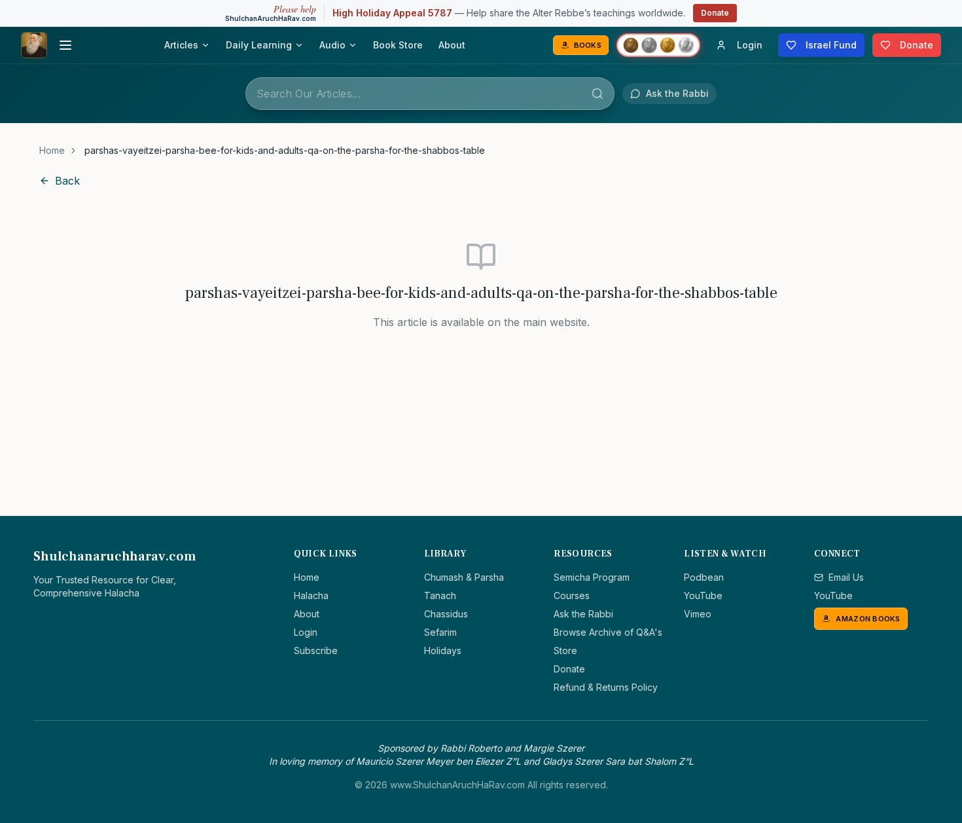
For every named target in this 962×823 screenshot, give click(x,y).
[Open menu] (65, 45)
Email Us (846, 577)
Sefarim (440, 632)
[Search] (597, 93)
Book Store (398, 44)
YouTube (703, 595)
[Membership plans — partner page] (658, 45)
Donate (715, 13)
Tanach (440, 595)
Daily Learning (259, 44)
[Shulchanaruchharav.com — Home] (34, 45)
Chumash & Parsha (464, 577)
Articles (181, 44)
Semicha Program (592, 577)
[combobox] (430, 93)
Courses (572, 595)
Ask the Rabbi (583, 613)
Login (305, 632)
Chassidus (446, 613)
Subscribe (316, 650)
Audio (332, 44)
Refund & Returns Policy (606, 687)
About (451, 44)
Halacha (311, 595)
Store (565, 650)
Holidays (442, 650)
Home (52, 150)
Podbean (704, 577)
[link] (284, 150)
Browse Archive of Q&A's (608, 632)
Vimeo (697, 613)
